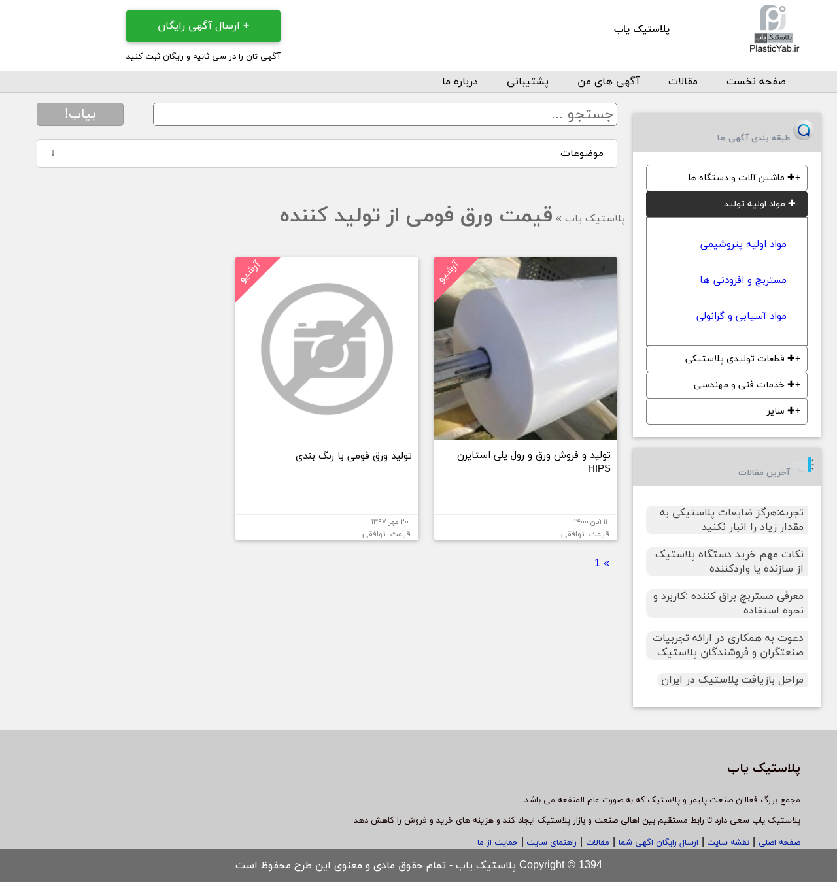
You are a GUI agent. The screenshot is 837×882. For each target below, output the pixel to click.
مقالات (683, 81)
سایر (781, 411)
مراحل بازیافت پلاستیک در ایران (732, 680)
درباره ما (460, 81)
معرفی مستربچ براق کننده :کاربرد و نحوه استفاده (728, 603)
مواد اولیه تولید (760, 204)
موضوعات (327, 153)
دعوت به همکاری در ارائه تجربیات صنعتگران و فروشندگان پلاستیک (728, 645)
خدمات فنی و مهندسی (744, 385)
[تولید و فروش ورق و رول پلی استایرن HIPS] (525, 435)
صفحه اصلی (779, 843)
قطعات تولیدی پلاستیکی (740, 359)
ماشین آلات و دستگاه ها (741, 178)
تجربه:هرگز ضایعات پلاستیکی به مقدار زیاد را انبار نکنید (732, 520)
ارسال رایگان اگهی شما (658, 843)
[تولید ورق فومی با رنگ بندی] (326, 435)
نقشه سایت (726, 843)
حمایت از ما (497, 843)
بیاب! (80, 114)
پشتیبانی (528, 81)
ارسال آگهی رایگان (203, 26)
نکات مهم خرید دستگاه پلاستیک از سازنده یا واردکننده (729, 561)
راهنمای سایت (550, 843)
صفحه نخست (756, 81)
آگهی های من (608, 81)
